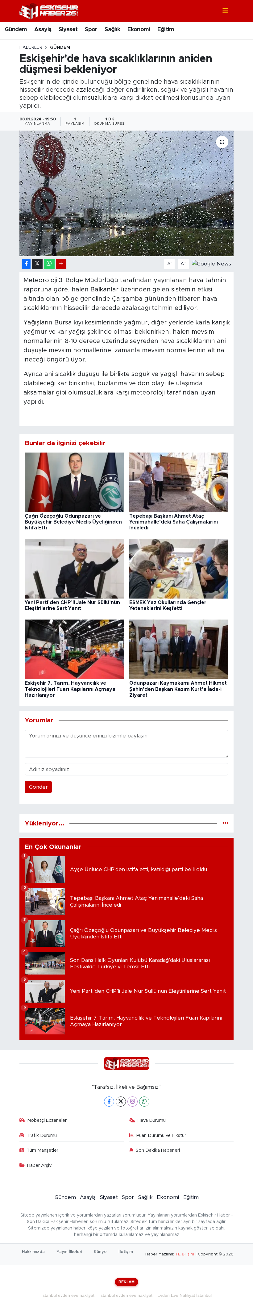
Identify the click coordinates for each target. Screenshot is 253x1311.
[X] (121, 1101)
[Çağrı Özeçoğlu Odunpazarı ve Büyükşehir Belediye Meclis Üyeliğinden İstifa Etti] (74, 482)
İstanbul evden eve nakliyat (67, 1295)
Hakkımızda (33, 1252)
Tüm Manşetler (42, 1150)
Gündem (16, 29)
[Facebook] (109, 1101)
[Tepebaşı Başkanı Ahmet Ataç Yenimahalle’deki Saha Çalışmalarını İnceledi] (179, 482)
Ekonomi (138, 29)
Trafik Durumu (42, 1135)
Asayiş (42, 29)
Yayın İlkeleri (69, 1252)
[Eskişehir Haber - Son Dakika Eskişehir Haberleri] (48, 10)
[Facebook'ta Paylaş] (26, 264)
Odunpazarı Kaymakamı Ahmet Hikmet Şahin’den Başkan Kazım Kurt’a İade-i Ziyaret (178, 689)
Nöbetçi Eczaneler (47, 1120)
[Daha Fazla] (61, 264)
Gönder (38, 787)
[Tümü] (225, 823)
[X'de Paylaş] (37, 264)
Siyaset (68, 29)
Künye (100, 1252)
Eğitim (165, 29)
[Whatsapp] (144, 1101)
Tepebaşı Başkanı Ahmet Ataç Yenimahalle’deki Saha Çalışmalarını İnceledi (173, 522)
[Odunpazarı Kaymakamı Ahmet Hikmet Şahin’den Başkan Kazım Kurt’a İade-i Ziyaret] (179, 649)
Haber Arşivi (39, 1165)
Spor (91, 29)
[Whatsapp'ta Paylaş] (49, 264)
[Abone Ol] (211, 263)
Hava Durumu (152, 1120)
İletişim (125, 1252)
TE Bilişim (184, 1254)
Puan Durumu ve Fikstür (161, 1135)
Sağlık (112, 29)
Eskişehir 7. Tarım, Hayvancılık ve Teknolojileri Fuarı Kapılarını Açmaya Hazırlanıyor (70, 689)
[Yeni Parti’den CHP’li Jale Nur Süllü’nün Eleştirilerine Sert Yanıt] (74, 568)
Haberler (30, 47)
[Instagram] (132, 1101)
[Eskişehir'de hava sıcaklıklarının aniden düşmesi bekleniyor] (126, 193)
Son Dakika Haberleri (158, 1150)
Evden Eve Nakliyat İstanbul (184, 1295)
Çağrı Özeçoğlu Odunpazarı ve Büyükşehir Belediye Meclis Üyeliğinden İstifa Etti (73, 522)
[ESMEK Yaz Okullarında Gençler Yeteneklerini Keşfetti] (179, 568)
